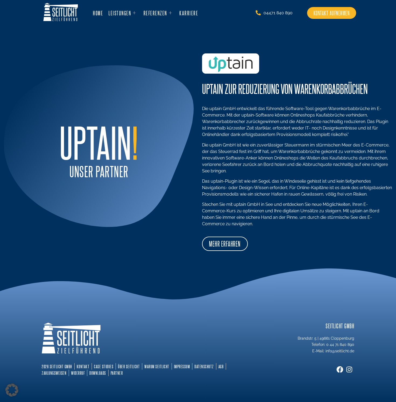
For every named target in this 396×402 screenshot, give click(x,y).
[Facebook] (340, 369)
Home (98, 13)
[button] (12, 390)
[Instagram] (349, 369)
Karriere (188, 13)
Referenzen (155, 13)
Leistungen (120, 13)
